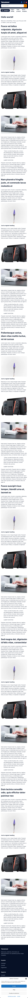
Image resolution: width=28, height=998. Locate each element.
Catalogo (3, 963)
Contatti (18, 996)
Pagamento (4, 967)
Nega (14, 989)
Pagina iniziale (12, 10)
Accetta (14, 986)
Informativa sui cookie (12, 996)
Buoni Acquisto (24, 10)
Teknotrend (5, 2)
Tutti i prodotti (18, 10)
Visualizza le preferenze (14, 993)
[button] (26, 978)
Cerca (25, 5)
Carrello (3, 965)
